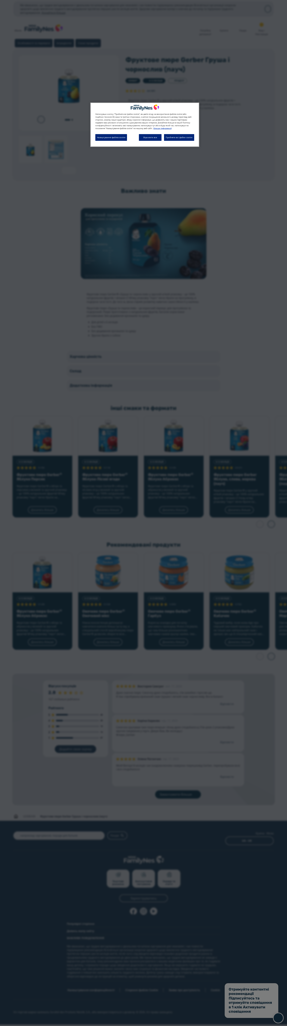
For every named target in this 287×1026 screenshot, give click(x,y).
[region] (144, 125)
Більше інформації (162, 128)
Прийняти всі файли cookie (179, 137)
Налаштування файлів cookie (111, 137)
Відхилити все (150, 137)
